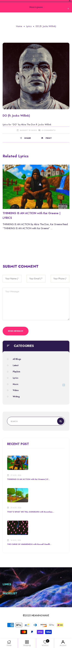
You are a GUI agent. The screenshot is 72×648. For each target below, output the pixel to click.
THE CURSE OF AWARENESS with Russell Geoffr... (29, 544)
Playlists (16, 371)
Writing (16, 396)
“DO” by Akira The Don (23, 124)
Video (16, 390)
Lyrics (28, 26)
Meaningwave (36, 7)
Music (15, 384)
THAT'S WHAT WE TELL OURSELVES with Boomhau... (30, 512)
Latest (15, 365)
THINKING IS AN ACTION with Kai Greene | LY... (28, 479)
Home (19, 26)
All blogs (17, 359)
